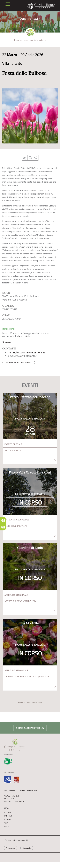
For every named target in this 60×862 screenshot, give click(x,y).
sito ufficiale (23, 336)
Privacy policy (10, 848)
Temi (6, 823)
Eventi (24, 39)
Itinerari (8, 816)
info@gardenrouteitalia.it (14, 801)
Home (16, 39)
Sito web (7, 342)
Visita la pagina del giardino (18, 362)
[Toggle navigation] (7, 4)
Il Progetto (9, 812)
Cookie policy (27, 848)
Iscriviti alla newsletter (28, 727)
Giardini (7, 819)
